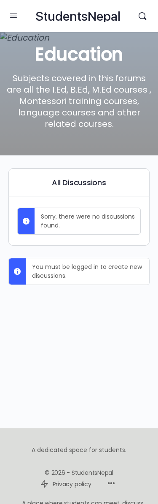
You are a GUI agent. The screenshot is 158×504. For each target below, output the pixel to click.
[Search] (142, 16)
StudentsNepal (78, 16)
